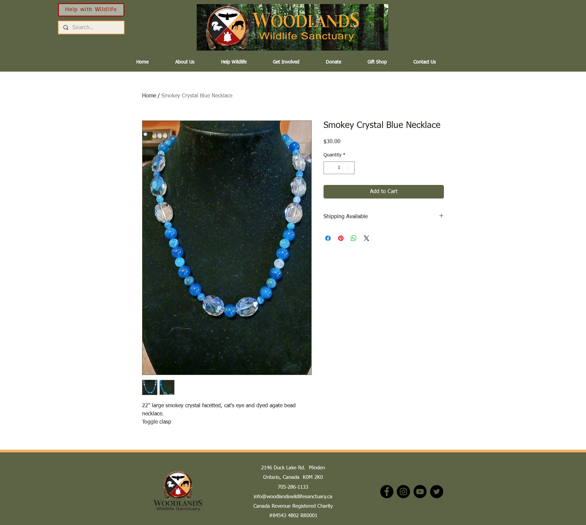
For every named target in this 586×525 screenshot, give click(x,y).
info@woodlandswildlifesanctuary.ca (293, 496)
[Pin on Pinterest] (341, 238)
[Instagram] (403, 491)
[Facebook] (386, 491)
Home (149, 96)
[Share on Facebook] (328, 238)
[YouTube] (420, 491)
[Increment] (349, 168)
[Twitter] (436, 491)
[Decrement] (329, 168)
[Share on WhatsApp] (354, 238)
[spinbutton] (339, 168)
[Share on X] (367, 238)
